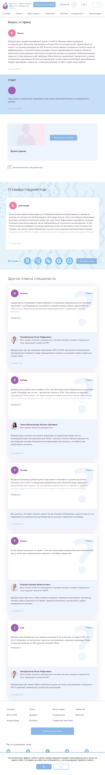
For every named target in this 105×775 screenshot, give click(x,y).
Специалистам (77, 13)
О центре (6, 13)
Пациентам (50, 13)
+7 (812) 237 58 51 (25, 4)
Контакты (33, 720)
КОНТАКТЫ (64, 4)
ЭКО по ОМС (11, 715)
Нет (61, 766)
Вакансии (80, 715)
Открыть (89, 293)
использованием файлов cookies (77, 760)
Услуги (19, 13)
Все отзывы (13, 261)
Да (44, 766)
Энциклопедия (95, 13)
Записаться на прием (63, 137)
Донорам (64, 13)
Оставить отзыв (87, 261)
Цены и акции (33, 13)
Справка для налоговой (62, 720)
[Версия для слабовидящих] (74, 4)
